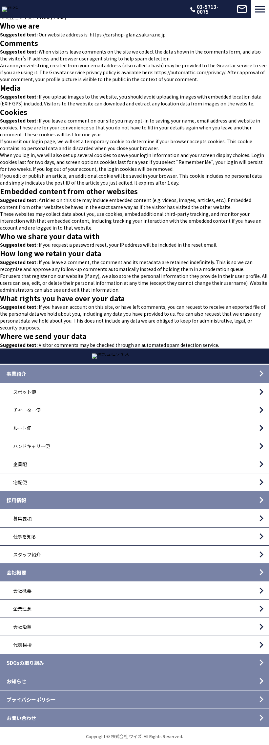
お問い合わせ (21, 717)
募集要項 (22, 518)
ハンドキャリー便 (31, 446)
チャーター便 (27, 410)
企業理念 (22, 608)
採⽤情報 (16, 500)
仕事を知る (24, 536)
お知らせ (16, 681)
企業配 (20, 464)
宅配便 (20, 482)
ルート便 (22, 428)
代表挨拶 (22, 645)
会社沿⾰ (22, 626)
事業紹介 (16, 373)
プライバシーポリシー (31, 699)
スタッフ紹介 (27, 554)
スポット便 (24, 392)
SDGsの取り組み (25, 662)
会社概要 (16, 572)
